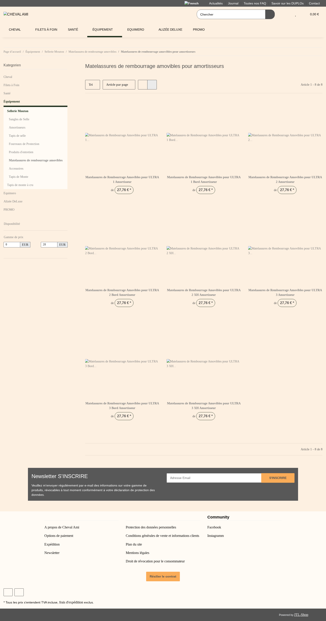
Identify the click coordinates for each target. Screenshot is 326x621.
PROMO (9, 209)
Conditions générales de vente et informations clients (162, 536)
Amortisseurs (17, 127)
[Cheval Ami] (16, 14)
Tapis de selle (17, 135)
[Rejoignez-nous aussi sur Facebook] (8, 592)
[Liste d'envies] (295, 14)
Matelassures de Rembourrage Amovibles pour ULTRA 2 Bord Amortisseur (122, 293)
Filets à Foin (11, 85)
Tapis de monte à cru (20, 185)
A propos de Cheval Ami (61, 527)
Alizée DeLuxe (13, 201)
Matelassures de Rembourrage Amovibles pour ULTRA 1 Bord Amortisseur (204, 180)
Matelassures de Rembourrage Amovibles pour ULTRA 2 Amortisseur (285, 180)
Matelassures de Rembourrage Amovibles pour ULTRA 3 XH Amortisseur (204, 406)
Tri (91, 84)
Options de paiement (58, 536)
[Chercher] (270, 14)
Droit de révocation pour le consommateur (155, 561)
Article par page (117, 84)
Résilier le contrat (163, 576)
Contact (314, 3)
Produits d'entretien (21, 152)
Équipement (12, 101)
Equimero (10, 193)
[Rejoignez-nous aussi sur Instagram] (19, 592)
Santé (7, 93)
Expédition (52, 544)
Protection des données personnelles (151, 527)
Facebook (214, 527)
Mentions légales (137, 553)
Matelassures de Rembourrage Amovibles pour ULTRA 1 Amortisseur (122, 180)
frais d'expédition (71, 602)
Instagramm (215, 536)
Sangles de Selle (19, 119)
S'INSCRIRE (278, 478)
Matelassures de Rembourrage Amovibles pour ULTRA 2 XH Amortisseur (204, 293)
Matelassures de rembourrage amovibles (36, 160)
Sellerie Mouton (17, 111)
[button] (286, 14)
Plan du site (134, 544)
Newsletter (51, 553)
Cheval (8, 77)
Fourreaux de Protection (24, 144)
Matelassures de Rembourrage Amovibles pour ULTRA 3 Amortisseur (285, 293)
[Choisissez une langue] (194, 3)
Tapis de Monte (18, 176)
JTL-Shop (301, 615)
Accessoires (16, 168)
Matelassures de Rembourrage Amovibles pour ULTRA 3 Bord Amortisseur (122, 406)
